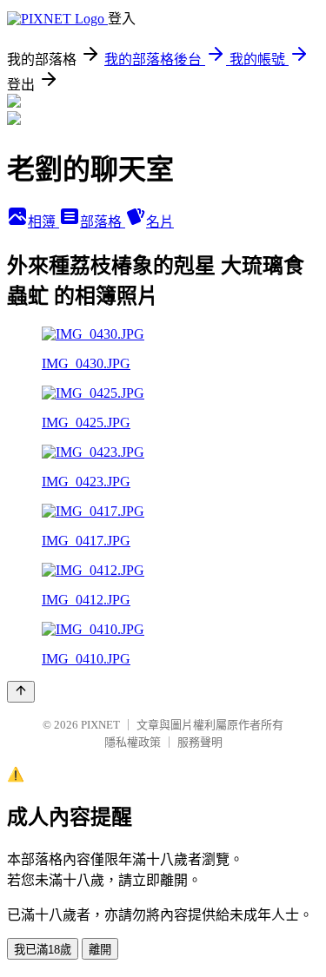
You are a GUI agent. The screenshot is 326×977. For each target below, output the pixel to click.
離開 (100, 949)
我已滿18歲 (42, 949)
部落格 (102, 222)
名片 (160, 222)
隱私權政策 (132, 742)
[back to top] (21, 692)
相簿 (43, 222)
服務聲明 (200, 742)
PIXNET (100, 724)
